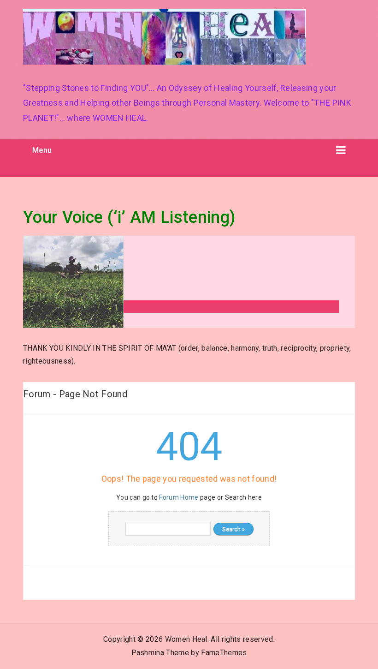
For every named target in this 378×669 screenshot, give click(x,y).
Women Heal (186, 639)
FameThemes (224, 652)
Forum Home (178, 497)
